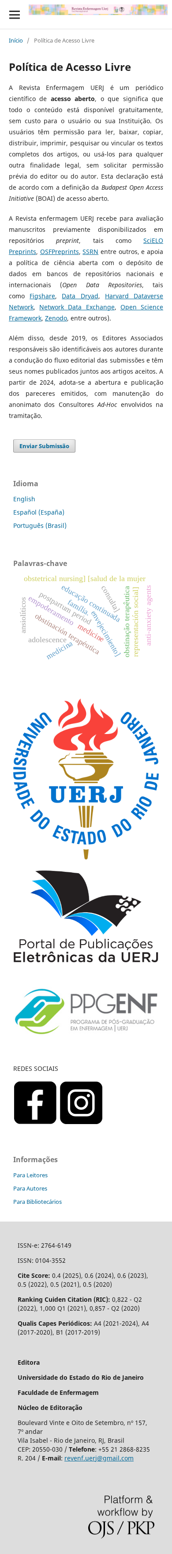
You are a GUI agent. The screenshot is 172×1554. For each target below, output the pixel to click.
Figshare (42, 296)
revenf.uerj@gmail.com (99, 1458)
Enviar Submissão (44, 446)
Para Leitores (30, 1175)
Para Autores (30, 1188)
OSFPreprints (59, 251)
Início (16, 40)
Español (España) (38, 512)
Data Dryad (80, 296)
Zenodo (56, 318)
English (24, 499)
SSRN (90, 251)
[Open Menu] (14, 14)
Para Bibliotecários (37, 1202)
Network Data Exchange (76, 307)
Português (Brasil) (40, 525)
